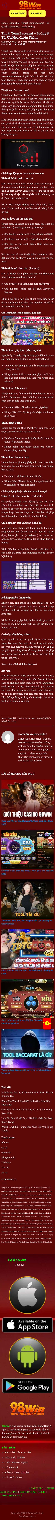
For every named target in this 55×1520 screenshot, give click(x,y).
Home (4, 22)
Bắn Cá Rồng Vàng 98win (15, 1195)
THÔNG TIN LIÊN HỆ (11, 1495)
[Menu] (4, 5)
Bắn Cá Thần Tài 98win (12, 1198)
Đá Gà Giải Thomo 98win (23, 1238)
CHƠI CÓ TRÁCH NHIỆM (32, 1491)
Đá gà (4, 1147)
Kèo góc (40, 1217)
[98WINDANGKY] (30, 5)
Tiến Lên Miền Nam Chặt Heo (31, 1227)
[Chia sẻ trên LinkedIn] (24, 44)
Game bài (14, 22)
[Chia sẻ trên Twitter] (16, 44)
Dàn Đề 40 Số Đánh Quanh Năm (30, 1206)
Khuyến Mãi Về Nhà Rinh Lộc (26, 1217)
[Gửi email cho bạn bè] (19, 44)
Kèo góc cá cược (12, 1220)
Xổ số (4, 1172)
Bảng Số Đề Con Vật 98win (25, 1188)
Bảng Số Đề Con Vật (8, 1188)
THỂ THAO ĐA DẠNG (16, 1462)
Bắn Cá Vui (39, 1198)
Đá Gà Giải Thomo (7, 1238)
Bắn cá (5, 1142)
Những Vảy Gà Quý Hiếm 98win (35, 1224)
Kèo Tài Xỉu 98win (34, 1220)
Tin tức (5, 1167)
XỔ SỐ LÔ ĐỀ (11, 1467)
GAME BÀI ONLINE (15, 1457)
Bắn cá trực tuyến (27, 1198)
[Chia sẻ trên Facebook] (13, 44)
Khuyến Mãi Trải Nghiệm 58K (27, 1213)
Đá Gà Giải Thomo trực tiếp (42, 1238)
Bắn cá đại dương (12, 1202)
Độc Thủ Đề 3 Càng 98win (25, 1242)
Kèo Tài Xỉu (23, 1220)
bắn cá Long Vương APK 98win (20, 1191)
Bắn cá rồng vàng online (33, 1195)
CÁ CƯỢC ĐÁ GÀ (14, 1477)
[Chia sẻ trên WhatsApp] (10, 44)
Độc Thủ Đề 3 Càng (8, 1242)
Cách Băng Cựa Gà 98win (42, 1202)
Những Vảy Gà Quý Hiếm (15, 1224)
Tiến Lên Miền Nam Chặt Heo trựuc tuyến (32, 1231)
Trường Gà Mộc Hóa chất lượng (41, 1235)
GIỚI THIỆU (37, 1488)
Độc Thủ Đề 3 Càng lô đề (43, 1242)
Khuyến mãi (8, 1157)
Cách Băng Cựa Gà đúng (10, 1206)
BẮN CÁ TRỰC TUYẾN (17, 1472)
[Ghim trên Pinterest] (21, 44)
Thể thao (6, 1162)
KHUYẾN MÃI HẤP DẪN (18, 1452)
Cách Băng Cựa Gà (26, 1202)
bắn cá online (37, 1191)
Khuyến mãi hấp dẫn (8, 1213)
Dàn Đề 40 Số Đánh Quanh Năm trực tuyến (34, 1209)
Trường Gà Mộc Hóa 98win (20, 1235)
